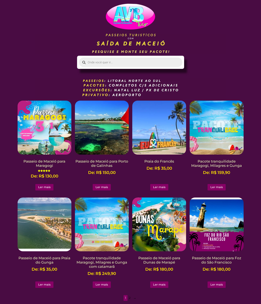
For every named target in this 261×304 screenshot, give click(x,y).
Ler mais (44, 187)
